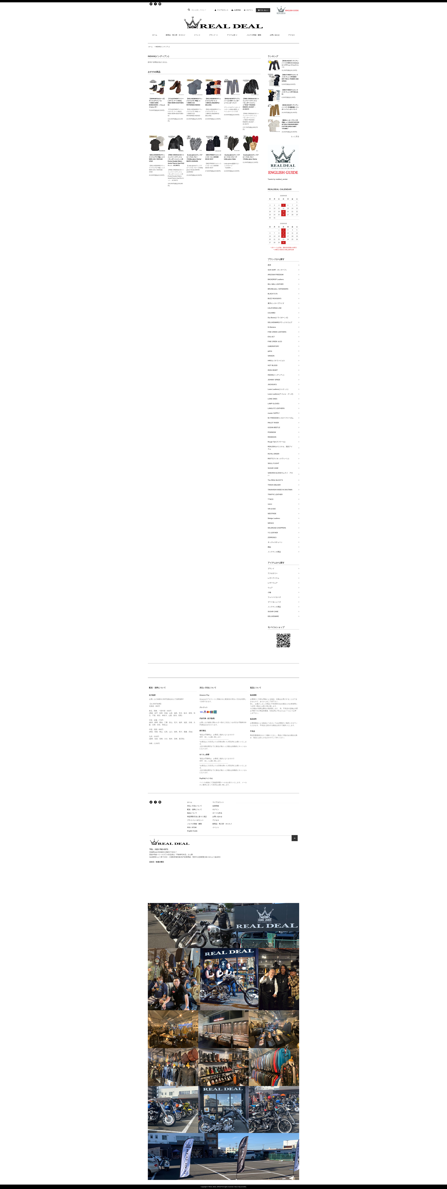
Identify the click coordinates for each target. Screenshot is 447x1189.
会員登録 (237, 10)
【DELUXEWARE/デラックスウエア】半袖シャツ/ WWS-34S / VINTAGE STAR (157, 158)
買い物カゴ (264, 10)
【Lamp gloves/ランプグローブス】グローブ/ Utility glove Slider (232, 157)
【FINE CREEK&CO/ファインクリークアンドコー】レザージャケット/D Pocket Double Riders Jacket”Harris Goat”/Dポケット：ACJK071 (176, 160)
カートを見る (217, 813)
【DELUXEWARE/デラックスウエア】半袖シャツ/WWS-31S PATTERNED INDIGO (194, 102)
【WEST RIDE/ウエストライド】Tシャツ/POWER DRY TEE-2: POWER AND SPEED (290, 78)
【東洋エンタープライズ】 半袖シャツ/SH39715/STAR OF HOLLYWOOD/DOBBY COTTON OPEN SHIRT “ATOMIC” (290, 124)
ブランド (212, 35)
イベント (197, 35)
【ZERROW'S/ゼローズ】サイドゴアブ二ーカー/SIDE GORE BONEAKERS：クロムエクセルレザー (157, 103)
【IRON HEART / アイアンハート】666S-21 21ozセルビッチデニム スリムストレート (290, 64)
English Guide (192, 831)
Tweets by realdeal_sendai (277, 179)
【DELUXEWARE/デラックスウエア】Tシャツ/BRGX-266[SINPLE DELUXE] (213, 102)
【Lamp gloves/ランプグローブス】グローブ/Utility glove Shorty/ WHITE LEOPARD (194, 158)
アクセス (291, 35)
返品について (192, 813)
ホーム (154, 35)
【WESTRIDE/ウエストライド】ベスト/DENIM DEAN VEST (213, 157)
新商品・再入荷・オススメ (175, 35)
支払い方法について (194, 806)
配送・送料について (194, 809)
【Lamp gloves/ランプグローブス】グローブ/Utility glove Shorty (251, 157)
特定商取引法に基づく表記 (197, 816)
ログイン (249, 10)
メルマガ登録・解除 (254, 35)
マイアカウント (223, 10)
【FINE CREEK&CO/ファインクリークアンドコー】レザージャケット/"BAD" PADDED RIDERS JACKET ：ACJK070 (251, 104)
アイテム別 (231, 35)
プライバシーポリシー (195, 820)
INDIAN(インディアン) (163, 47)
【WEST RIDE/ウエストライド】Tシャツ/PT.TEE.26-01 (290, 92)
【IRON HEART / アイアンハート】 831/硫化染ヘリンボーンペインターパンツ (290, 107)
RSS (188, 827)
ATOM (194, 827)
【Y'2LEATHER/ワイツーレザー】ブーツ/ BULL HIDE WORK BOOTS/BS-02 (176, 102)
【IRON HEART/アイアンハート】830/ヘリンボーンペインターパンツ (232, 101)
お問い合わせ (275, 35)
